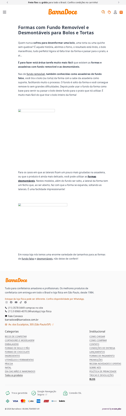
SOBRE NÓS (95, 367)
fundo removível (36, 74)
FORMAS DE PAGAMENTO (102, 355)
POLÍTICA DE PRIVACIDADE (102, 371)
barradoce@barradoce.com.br (21, 319)
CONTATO (94, 344)
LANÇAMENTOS (97, 352)
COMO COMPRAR (98, 340)
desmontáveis (45, 258)
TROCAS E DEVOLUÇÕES (101, 375)
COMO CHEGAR (97, 336)
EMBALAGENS (12, 344)
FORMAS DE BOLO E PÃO (17, 348)
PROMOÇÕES (95, 359)
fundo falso (28, 258)
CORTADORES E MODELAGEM (19, 340)
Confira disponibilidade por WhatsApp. (65, 299)
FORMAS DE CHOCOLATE (17, 352)
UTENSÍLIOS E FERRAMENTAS (19, 359)
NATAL (8, 367)
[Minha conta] (115, 12)
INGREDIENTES (12, 355)
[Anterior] (8, 2)
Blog (92, 379)
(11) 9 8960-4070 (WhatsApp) (24, 311)
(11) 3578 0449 (16, 307)
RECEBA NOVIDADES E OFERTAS (105, 363)
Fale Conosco (15, 316)
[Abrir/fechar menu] (4, 12)
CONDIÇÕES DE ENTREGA (102, 348)
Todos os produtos (14, 375)
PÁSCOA (9, 363)
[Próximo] (118, 2)
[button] (115, 12)
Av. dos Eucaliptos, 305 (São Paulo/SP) (29, 324)
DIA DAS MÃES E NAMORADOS (20, 371)
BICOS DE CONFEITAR (16, 336)
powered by (111, 409)
